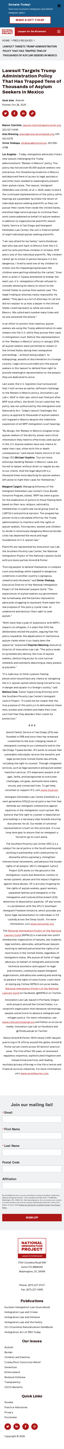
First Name (12, 1129)
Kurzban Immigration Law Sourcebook (27, 1307)
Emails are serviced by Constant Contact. (35, 1205)
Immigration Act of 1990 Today (22, 1332)
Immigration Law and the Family (23, 1322)
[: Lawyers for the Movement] (7, 31)
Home (6, 41)
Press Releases (23, 41)
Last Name (11, 1145)
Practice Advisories (16, 1407)
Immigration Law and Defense (22, 1317)
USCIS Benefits (13, 1387)
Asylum (8, 1347)
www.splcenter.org (42, 924)
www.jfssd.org (49, 790)
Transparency (12, 1382)
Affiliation (9, 1178)
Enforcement (12, 1372)
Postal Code (10, 1162)
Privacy (8, 1412)
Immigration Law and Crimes (21, 1312)
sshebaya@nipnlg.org (33, 143)
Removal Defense (14, 1377)
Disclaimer (10, 1417)
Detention (10, 1367)
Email (8, 1112)
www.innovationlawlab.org (18, 1022)
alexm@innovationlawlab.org (36, 134)
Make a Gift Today (30, 20)
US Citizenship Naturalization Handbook (28, 1327)
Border (8, 1352)
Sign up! (32, 1217)
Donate (8, 1402)
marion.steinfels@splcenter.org (42, 125)
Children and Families (17, 1357)
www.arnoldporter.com (35, 1073)
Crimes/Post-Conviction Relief (22, 1362)
